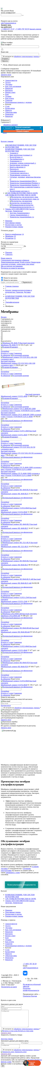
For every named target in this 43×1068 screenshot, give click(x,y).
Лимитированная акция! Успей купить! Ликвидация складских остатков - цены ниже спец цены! (20, 263)
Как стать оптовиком (13, 86)
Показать (8, 252)
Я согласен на (21, 56)
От (2, 246)
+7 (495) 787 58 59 (29, 964)
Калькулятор (10, 108)
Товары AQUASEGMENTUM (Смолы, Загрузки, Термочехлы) (20, 902)
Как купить (9, 98)
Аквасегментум (11, 80)
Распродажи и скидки (13, 225)
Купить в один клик (25, 1031)
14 (23, 234)
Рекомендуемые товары (14, 227)
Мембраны (9, 236)
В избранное (5, 355)
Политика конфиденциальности (31, 989)
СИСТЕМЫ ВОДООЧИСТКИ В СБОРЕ (20, 899)
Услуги (8, 82)
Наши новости (6, 258)
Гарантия (8, 100)
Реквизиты (9, 114)
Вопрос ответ (10, 92)
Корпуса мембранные (13, 234)
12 (15, 238)
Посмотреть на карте (9, 987)
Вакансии (9, 88)
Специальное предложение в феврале (15, 260)
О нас (7, 106)
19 (15, 236)
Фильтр (4, 317)
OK (3, 1066)
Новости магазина (10, 278)
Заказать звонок (35, 29)
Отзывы (8, 96)
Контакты (9, 90)
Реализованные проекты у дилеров (18, 102)
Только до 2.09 (8, 128)
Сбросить (8, 254)
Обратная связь (11, 112)
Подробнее (5, 351)
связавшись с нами (13, 872)
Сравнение (18, 353)
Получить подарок (22, 131)
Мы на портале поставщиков (12, 266)
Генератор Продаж (30, 996)
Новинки (8, 221)
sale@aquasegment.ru (8, 23)
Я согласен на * (22, 708)
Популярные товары (13, 223)
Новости (8, 110)
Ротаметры (9, 238)
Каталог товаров (7, 141)
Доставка (8, 84)
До (25, 246)
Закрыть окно (6, 75)
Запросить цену (20, 1052)
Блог (7, 94)
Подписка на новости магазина (12, 268)
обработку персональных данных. (26, 56)
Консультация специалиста (21, 884)
